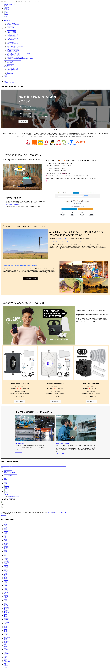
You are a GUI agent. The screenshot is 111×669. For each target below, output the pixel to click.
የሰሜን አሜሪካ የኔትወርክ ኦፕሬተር (14, 55)
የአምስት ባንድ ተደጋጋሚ (12, 38)
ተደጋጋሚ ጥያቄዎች (11, 27)
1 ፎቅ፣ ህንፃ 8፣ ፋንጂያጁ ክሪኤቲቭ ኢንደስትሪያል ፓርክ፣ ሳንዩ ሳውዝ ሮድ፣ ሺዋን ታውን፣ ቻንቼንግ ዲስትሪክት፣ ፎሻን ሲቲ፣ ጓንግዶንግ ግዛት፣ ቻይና (33, 466)
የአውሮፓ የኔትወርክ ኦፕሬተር (13, 54)
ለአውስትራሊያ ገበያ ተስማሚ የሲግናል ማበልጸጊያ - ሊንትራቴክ (21, 58)
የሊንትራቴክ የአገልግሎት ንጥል (10, 474)
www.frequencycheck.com (12, 204)
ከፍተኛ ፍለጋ (64, 512)
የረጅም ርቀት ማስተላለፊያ (13, 49)
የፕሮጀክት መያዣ (11, 61)
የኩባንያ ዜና (9, 62)
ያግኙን (5, 76)
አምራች (5, 75)
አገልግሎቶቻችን (19, 443)
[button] (23, 121)
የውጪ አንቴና (10, 41)
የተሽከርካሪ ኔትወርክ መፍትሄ (13, 50)
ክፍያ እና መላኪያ (10, 73)
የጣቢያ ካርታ (50, 512)
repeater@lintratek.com (9, 4)
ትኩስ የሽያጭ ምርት (11, 31)
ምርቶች (5, 28)
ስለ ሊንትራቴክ (7, 20)
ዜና (4, 480)
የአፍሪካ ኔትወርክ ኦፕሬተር (12, 51)
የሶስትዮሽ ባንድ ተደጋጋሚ (12, 35)
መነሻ (5, 19)
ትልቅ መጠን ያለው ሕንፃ (12, 47)
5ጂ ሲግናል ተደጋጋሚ (11, 30)
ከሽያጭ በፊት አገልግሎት (12, 69)
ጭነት (8, 72)
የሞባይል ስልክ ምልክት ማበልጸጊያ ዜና (12, 60)
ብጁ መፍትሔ (10, 26)
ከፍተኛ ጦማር (57, 512)
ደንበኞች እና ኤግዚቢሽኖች (13, 24)
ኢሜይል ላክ (3, 515)
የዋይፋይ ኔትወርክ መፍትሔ (13, 43)
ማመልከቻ (6, 479)
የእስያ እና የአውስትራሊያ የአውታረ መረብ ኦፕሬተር (18, 53)
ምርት (5, 478)
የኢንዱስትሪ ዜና (10, 64)
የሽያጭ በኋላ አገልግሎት (12, 70)
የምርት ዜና (9, 65)
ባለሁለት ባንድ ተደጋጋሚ (12, 34)
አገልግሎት (6, 66)
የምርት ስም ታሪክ (11, 23)
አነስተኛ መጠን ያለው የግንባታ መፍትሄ (15, 46)
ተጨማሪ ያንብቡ (18, 452)
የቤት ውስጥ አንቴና (11, 42)
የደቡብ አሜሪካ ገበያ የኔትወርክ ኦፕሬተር (15, 57)
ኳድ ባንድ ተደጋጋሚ (11, 36)
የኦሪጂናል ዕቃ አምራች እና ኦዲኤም (14, 68)
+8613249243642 (12, 498)
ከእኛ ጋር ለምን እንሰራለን (63, 443)
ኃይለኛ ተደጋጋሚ (11, 39)
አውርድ (5, 482)
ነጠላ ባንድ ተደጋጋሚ (11, 32)
